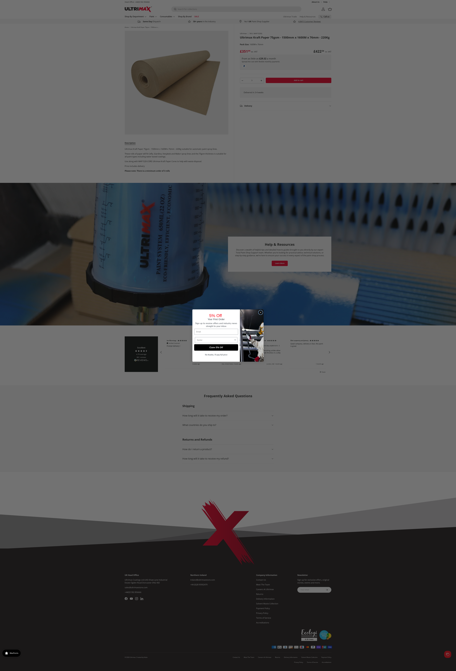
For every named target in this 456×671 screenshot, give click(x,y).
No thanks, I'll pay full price (216, 355)
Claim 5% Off (216, 347)
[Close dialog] (261, 312)
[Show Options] (235, 340)
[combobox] (215, 340)
